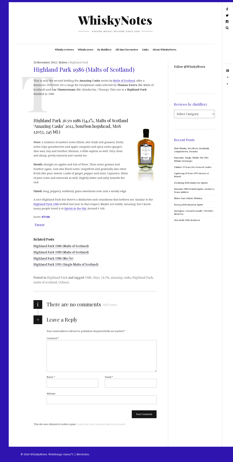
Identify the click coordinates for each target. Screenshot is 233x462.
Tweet (40, 225)
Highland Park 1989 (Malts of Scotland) (61, 252)
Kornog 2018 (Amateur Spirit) (188, 204)
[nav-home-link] (227, 71)
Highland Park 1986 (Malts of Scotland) (61, 246)
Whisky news (85, 49)
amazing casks (121, 278)
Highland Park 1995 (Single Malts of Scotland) (65, 264)
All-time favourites (126, 49)
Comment (53, 338)
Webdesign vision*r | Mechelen (68, 454)
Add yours (110, 305)
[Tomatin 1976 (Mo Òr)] (227, 84)
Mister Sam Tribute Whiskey (188, 198)
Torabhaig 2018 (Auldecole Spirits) (191, 182)
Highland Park (79, 62)
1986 (88, 278)
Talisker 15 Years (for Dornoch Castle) (193, 167)
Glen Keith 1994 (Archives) (187, 220)
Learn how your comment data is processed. (101, 424)
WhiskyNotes (115, 19)
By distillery (104, 49)
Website (51, 393)
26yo (96, 278)
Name (51, 377)
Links (145, 49)
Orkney (63, 282)
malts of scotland (45, 282)
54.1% (105, 278)
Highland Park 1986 (46, 204)
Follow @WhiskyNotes (189, 67)
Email (109, 377)
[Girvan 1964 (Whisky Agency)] (227, 77)
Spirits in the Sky (75, 208)
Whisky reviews (64, 49)
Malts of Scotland (124, 80)
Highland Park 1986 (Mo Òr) (53, 258)
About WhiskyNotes (164, 49)
